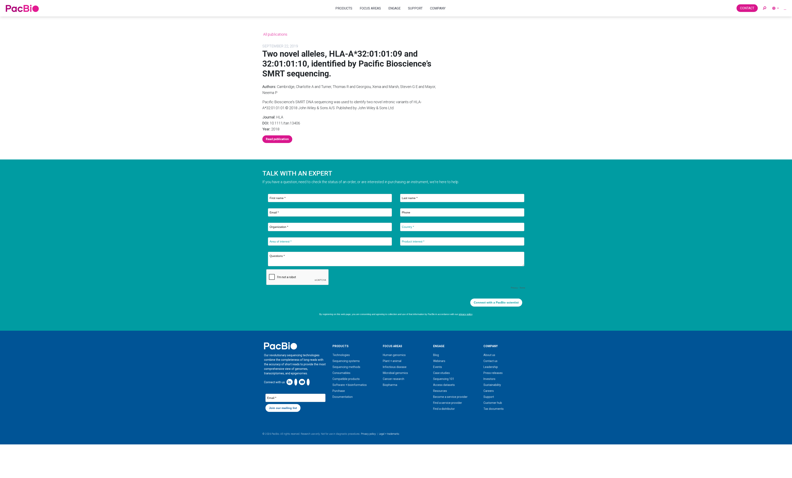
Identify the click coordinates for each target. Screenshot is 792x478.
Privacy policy (368, 433)
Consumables (341, 373)
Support (488, 396)
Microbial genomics (395, 373)
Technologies (341, 355)
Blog (436, 355)
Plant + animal (392, 361)
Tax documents (493, 408)
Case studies (441, 373)
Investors (489, 379)
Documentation (342, 396)
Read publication (277, 139)
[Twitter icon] (295, 382)
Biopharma (390, 385)
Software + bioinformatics (349, 385)
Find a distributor (444, 408)
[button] (764, 8)
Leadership (490, 367)
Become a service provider (450, 396)
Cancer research (393, 379)
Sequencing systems (346, 361)
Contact (747, 8)
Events (437, 367)
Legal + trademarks (389, 433)
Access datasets (444, 385)
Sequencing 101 (443, 379)
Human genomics (394, 355)
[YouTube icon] (302, 382)
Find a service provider (447, 402)
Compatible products (346, 379)
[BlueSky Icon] (308, 382)
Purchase (338, 390)
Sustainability (492, 385)
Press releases (493, 373)
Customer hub (492, 402)
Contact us (490, 361)
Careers (488, 390)
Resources (440, 390)
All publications (274, 34)
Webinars (439, 361)
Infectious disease (395, 367)
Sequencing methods (346, 367)
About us (489, 355)
